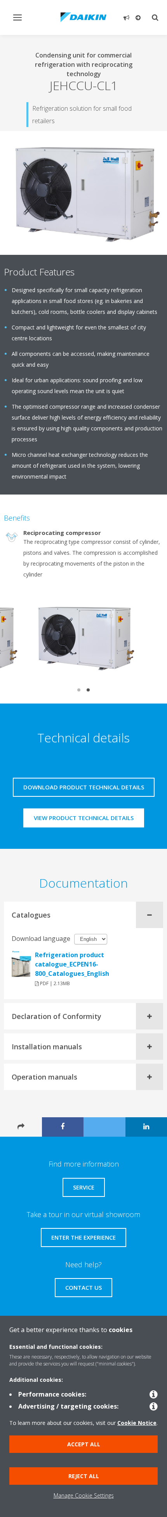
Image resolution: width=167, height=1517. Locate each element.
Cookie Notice (137, 1422)
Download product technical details (83, 787)
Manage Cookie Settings (84, 1495)
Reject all (83, 1476)
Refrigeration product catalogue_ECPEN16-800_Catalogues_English (72, 964)
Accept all (83, 1444)
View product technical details (84, 818)
